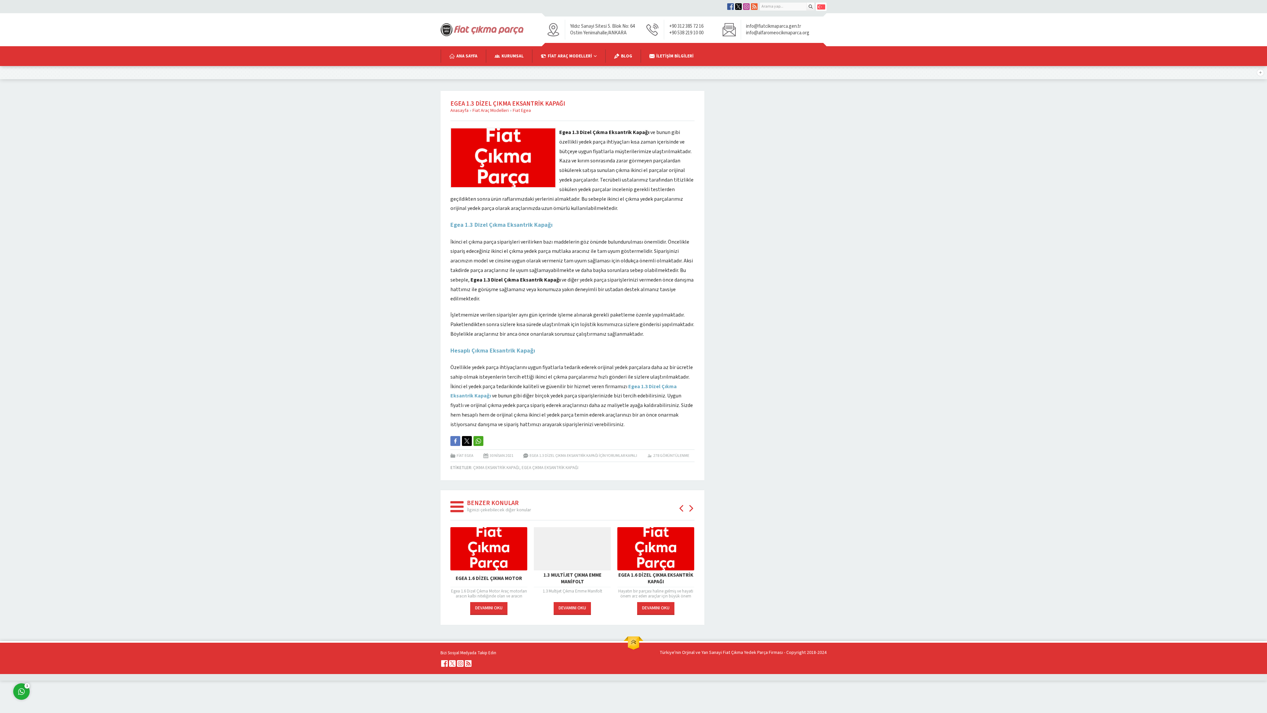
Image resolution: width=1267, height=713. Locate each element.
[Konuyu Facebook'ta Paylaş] (455, 441)
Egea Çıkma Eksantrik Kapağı (550, 468)
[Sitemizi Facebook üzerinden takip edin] (730, 6)
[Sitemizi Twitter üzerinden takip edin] (738, 6)
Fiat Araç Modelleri (490, 110)
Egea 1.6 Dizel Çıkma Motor (489, 578)
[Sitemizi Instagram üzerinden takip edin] (746, 6)
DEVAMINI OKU (489, 608)
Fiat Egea (522, 110)
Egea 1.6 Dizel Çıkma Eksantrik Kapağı (655, 578)
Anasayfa (459, 110)
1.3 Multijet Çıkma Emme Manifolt (572, 578)
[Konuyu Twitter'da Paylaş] (467, 441)
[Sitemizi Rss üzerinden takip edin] (754, 6)
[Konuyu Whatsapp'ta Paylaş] (478, 441)
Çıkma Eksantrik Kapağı (496, 468)
